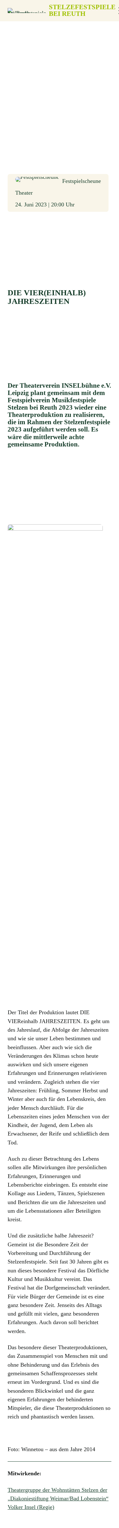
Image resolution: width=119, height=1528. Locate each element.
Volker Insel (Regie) (31, 1507)
